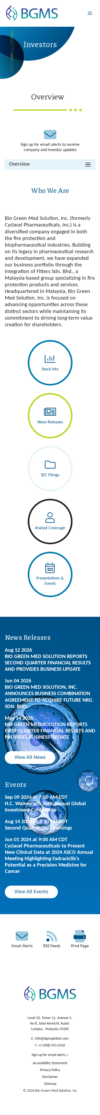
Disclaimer (50, 1077)
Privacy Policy (50, 1070)
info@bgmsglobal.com (52, 1039)
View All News (30, 757)
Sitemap (50, 1084)
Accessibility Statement (50, 1063)
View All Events (31, 892)
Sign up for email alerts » (49, 1055)
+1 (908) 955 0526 (51, 1046)
